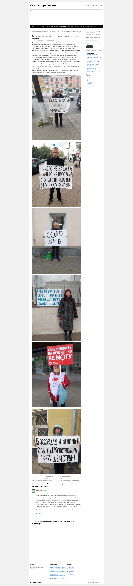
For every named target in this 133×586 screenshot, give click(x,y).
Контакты (93, 26)
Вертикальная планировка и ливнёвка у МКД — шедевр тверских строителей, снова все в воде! (93, 63)
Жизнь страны (70, 26)
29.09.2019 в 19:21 (40, 492)
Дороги (56, 26)
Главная (34, 26)
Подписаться (89, 46)
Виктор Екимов (50, 40)
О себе (39, 26)
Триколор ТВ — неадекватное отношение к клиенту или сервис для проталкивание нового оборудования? (69, 32)
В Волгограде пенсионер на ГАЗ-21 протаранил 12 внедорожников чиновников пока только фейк (43, 32)
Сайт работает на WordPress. (93, 582)
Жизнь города (62, 26)
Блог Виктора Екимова (43, 5)
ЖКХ (43, 26)
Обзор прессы (78, 26)
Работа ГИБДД (49, 26)
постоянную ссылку (66, 476)
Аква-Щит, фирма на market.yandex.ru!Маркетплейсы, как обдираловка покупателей (94, 57)
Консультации (86, 26)
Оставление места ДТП (91, 54)
